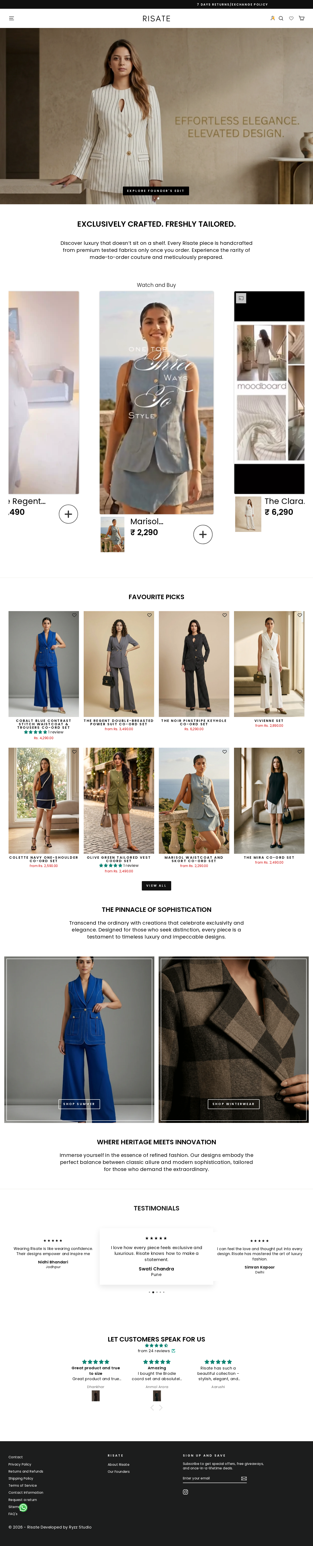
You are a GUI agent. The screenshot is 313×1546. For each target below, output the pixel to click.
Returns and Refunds (26, 1471)
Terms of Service (23, 1485)
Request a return (23, 1500)
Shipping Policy (21, 1478)
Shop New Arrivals (156, 191)
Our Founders (119, 1471)
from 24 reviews (154, 1350)
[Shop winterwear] (234, 1039)
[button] (68, 514)
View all (156, 885)
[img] (156, 1345)
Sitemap (16, 1507)
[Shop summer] (79, 1039)
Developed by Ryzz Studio (66, 1527)
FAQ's (13, 1514)
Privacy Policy (20, 1464)
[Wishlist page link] (291, 18)
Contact (16, 1457)
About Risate (118, 1464)
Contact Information (26, 1492)
